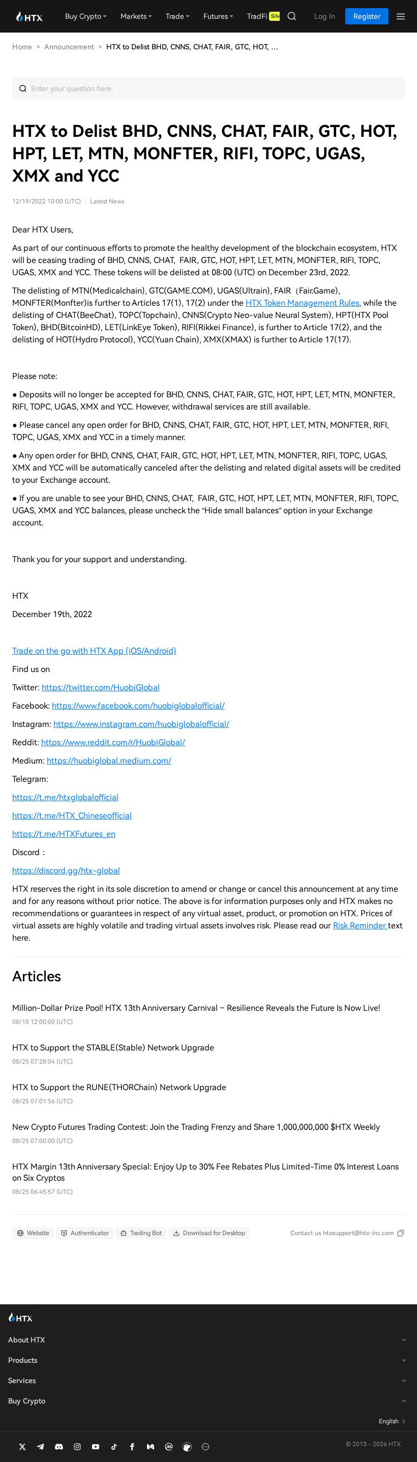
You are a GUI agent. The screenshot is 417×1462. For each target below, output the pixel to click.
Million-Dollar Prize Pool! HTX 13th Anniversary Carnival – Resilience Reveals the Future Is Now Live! (196, 1008)
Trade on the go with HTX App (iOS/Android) (94, 651)
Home (22, 47)
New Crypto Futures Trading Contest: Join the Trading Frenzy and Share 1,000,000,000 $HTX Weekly (196, 1127)
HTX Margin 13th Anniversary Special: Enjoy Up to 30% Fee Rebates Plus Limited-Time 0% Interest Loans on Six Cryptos (205, 1172)
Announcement (69, 47)
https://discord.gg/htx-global (66, 870)
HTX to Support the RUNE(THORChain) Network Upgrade (119, 1087)
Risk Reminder (360, 925)
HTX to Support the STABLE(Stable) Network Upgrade (113, 1047)
